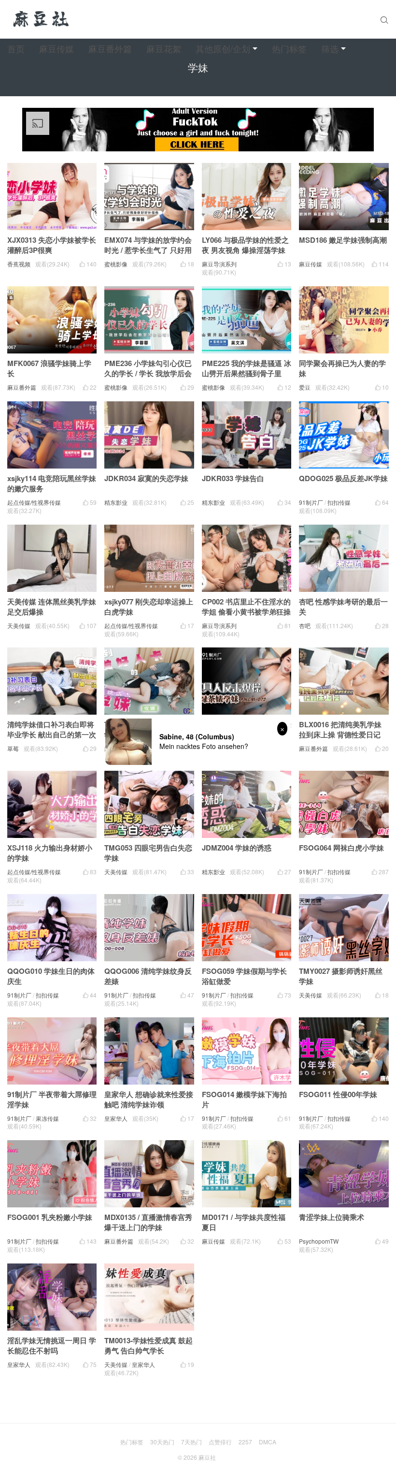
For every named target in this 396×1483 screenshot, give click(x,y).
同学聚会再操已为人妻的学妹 (342, 368)
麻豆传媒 (56, 48)
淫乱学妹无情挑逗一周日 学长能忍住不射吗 (51, 1345)
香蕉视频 (18, 264)
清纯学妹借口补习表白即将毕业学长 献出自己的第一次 (51, 729)
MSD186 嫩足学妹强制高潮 (343, 240)
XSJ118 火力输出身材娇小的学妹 (49, 852)
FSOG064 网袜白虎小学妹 (341, 847)
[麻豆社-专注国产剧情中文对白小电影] (41, 19)
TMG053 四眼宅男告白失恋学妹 (148, 852)
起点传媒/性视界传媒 (34, 502)
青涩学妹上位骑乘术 (331, 1217)
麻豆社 (207, 1457)
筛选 (330, 48)
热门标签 (289, 48)
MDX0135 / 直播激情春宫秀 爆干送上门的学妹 (148, 1222)
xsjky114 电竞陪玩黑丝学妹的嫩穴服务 (51, 483)
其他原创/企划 (223, 48)
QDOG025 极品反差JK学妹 (343, 478)
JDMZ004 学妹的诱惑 (236, 847)
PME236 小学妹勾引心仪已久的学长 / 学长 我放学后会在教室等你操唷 (148, 373)
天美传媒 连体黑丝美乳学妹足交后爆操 (51, 606)
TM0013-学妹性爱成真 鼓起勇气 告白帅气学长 (148, 1345)
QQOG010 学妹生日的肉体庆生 (51, 976)
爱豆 (305, 387)
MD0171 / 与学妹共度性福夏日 (243, 1222)
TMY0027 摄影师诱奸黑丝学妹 (340, 976)
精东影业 (115, 502)
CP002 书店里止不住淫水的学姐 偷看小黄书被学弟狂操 (246, 606)
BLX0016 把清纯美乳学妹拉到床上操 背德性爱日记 (340, 729)
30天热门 (162, 1442)
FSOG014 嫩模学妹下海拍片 (244, 1099)
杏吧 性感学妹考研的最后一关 (343, 606)
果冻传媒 (47, 1118)
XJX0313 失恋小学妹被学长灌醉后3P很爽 (51, 245)
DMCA (267, 1442)
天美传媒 (18, 625)
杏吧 (305, 625)
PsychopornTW (319, 1241)
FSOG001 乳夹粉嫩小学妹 (49, 1217)
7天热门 (191, 1442)
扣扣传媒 (339, 502)
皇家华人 (115, 1118)
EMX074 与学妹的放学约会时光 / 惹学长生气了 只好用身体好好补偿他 (148, 250)
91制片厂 (311, 502)
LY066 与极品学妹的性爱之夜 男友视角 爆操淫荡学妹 (245, 245)
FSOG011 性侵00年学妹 (338, 1094)
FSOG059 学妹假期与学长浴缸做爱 (244, 976)
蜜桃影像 (115, 264)
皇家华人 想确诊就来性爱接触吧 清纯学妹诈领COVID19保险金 (148, 1104)
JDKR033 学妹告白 (233, 478)
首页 (16, 48)
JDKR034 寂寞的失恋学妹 (146, 478)
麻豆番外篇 (110, 48)
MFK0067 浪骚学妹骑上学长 (49, 368)
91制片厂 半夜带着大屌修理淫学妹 (52, 1099)
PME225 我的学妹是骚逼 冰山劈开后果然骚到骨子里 (246, 368)
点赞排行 (220, 1442)
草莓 (13, 748)
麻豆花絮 (163, 48)
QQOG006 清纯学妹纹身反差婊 (148, 976)
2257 (245, 1442)
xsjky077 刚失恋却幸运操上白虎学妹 (148, 606)
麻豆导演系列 (219, 264)
